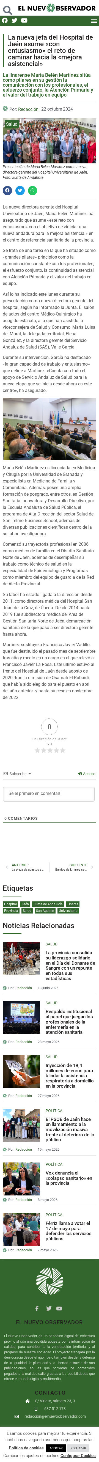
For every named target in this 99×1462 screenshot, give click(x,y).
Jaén (25, 904)
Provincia (11, 911)
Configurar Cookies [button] (78, 1455)
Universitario (68, 911)
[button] (7, 7)
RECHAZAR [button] (78, 1448)
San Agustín (45, 911)
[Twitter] (14, 20)
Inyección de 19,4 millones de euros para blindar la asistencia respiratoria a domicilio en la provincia (70, 1076)
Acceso (88, 774)
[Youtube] (24, 20)
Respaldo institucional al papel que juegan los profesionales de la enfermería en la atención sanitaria (69, 1022)
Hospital (10, 904)
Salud (12, 124)
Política (54, 1111)
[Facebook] (4, 20)
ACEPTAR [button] (56, 1448)
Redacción (28, 109)
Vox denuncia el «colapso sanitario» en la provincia (69, 1178)
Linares (72, 904)
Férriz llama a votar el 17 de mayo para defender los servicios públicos (69, 1230)
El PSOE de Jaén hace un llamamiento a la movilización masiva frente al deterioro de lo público (70, 1130)
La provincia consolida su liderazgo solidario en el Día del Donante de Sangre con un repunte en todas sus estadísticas (70, 965)
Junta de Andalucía (48, 904)
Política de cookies (26, 1447)
